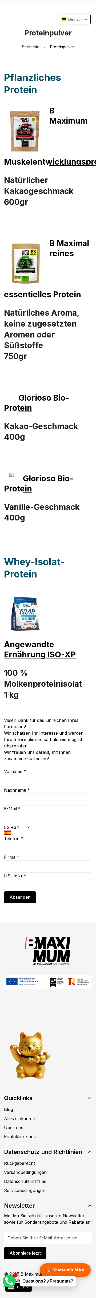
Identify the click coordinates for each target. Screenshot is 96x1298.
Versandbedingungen (25, 1172)
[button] (74, 19)
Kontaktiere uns (20, 1136)
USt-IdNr (15, 875)
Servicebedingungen (24, 1190)
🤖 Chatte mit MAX (65, 1269)
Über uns (13, 1127)
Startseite (30, 46)
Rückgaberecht (19, 1163)
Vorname (15, 771)
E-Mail (12, 808)
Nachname (17, 790)
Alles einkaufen (19, 1118)
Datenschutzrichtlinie (25, 1181)
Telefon (13, 838)
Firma (11, 857)
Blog (8, 1109)
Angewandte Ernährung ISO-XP (40, 649)
